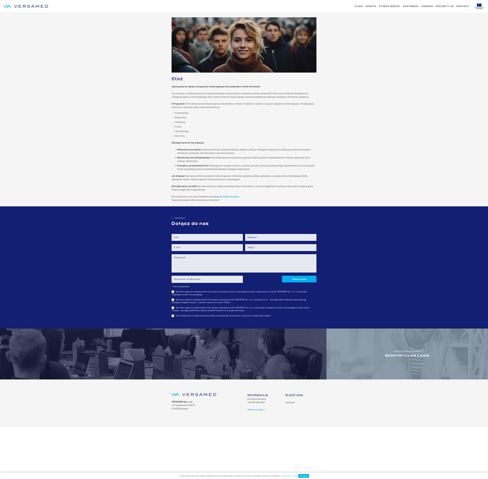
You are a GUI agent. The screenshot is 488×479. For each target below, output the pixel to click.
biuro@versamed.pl (256, 399)
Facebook (290, 402)
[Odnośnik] (25, 6)
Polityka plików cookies (289, 476)
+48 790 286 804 (256, 402)
